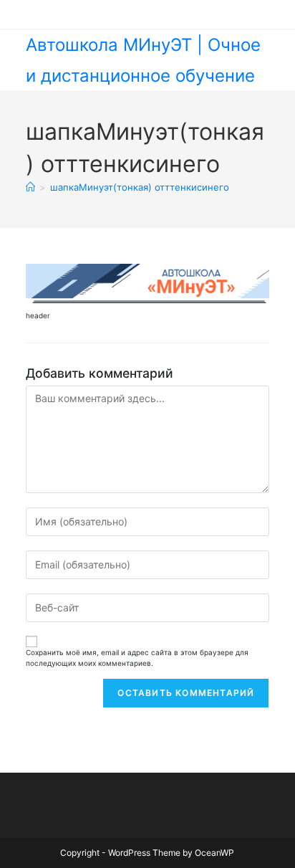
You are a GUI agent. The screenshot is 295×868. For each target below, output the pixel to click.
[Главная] (30, 187)
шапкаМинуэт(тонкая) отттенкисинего (139, 187)
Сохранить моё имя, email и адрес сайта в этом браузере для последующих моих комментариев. (137, 657)
